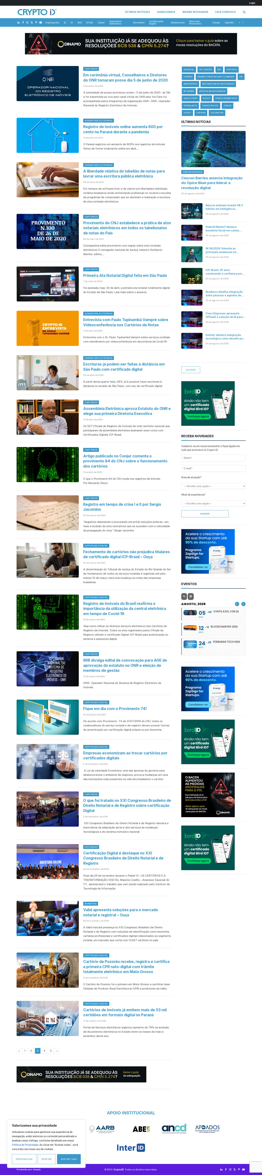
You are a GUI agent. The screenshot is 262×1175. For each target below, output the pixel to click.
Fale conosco (225, 12)
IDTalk (89, 22)
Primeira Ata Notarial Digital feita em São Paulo (125, 275)
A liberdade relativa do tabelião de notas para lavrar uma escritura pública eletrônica (124, 174)
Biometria (139, 22)
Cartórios (91, 69)
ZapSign (201, 112)
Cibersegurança (192, 172)
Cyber (101, 22)
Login (252, 2)
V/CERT (187, 112)
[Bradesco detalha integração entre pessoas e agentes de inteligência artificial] (191, 298)
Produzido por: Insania (28, 1169)
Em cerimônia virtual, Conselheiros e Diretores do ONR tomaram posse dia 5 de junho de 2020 (125, 77)
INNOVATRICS (190, 84)
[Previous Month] (237, 604)
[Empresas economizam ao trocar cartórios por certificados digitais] (48, 761)
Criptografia (52, 22)
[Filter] (191, 596)
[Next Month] (243, 604)
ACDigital (189, 69)
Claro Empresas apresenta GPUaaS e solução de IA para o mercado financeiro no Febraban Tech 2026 (225, 315)
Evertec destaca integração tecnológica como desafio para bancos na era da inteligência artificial (225, 336)
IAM (80, 22)
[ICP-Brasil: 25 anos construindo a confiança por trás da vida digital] (191, 276)
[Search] (244, 12)
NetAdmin (189, 91)
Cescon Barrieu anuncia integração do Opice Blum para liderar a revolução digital (212, 183)
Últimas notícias (137, 12)
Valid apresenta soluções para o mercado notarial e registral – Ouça (120, 912)
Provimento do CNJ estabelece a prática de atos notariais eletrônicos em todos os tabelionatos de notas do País (127, 228)
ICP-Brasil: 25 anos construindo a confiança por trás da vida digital (224, 271)
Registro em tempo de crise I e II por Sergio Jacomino (122, 507)
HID (241, 76)
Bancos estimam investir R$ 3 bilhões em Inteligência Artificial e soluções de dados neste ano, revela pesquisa (224, 207)
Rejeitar (47, 1159)
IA (72, 22)
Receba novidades (195, 12)
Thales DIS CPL (210, 105)
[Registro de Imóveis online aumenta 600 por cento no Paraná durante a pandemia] (48, 135)
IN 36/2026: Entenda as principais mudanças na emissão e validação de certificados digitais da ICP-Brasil (223, 250)
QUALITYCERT (191, 98)
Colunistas (217, 112)
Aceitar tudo (69, 1159)
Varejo (216, 22)
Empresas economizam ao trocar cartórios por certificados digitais (125, 755)
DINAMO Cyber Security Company (215, 76)
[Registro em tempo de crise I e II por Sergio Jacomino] (48, 513)
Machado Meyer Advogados (218, 84)
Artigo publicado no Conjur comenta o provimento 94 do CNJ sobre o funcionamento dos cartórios (125, 461)
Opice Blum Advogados (212, 91)
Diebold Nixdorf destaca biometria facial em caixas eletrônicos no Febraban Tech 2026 (225, 228)
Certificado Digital (96, 546)
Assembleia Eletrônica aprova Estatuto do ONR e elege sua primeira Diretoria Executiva (127, 411)
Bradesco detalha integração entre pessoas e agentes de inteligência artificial (224, 293)
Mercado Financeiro (195, 22)
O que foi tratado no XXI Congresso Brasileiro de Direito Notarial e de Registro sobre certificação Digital (127, 805)
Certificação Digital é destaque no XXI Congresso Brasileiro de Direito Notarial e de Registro (123, 858)
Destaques (91, 847)
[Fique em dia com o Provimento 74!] (48, 717)
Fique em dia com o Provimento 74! (115, 708)
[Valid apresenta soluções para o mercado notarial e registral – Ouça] (48, 918)
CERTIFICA (231, 69)
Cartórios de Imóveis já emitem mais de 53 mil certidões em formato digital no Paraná (125, 1012)
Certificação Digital (156, 22)
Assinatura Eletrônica (115, 22)
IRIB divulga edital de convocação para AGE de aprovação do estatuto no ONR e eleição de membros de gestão (125, 665)
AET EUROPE (205, 69)
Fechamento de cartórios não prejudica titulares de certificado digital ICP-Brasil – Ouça (126, 554)
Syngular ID (190, 105)
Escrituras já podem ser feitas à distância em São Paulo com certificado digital (124, 367)
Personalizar (24, 1159)
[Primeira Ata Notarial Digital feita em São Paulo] (48, 284)
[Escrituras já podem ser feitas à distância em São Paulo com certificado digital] (48, 372)
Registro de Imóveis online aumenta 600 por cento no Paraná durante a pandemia (123, 129)
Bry (219, 69)
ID (65, 22)
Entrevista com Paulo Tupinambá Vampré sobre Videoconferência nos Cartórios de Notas (125, 322)
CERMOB (188, 76)
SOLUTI (206, 98)
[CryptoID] (37, 12)
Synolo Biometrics (226, 98)
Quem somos (166, 12)
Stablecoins (178, 22)
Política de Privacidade (25, 1144)
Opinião (229, 22)
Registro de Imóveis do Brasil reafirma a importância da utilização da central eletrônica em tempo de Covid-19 (124, 608)
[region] (46, 1144)
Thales (228, 105)
